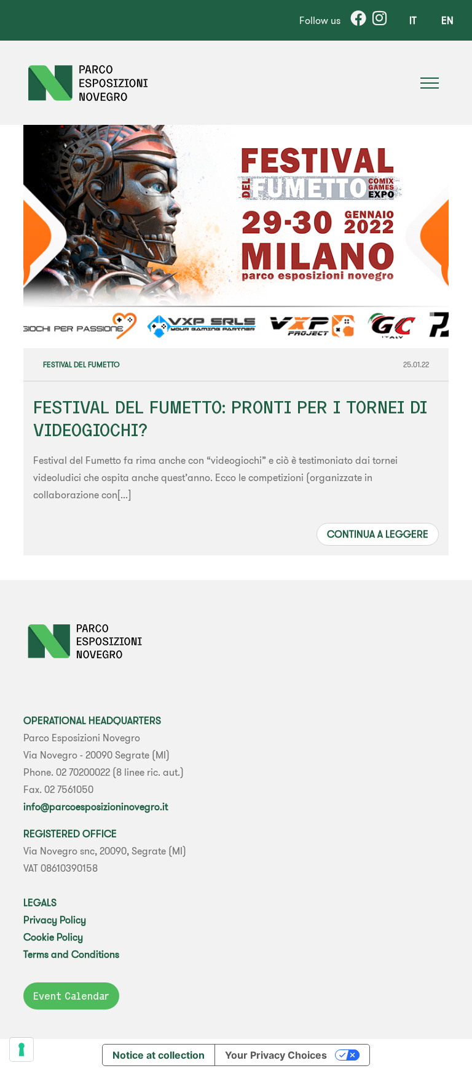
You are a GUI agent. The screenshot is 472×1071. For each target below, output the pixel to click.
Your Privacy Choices (276, 1055)
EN (447, 20)
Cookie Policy (53, 937)
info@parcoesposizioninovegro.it (95, 806)
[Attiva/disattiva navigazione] (430, 83)
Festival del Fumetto (81, 364)
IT (413, 20)
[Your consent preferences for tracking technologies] (21, 1049)
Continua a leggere (377, 534)
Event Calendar (71, 995)
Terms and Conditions (71, 954)
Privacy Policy (54, 920)
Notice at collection (158, 1055)
